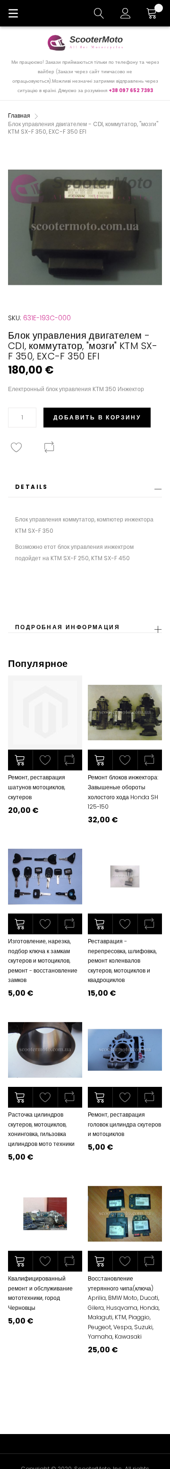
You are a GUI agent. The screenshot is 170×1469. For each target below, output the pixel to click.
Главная (19, 115)
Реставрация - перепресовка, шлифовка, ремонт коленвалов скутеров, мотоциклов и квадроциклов (122, 960)
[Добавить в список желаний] (45, 760)
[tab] (85, 489)
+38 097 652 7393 (131, 90)
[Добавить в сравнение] (70, 760)
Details (31, 487)
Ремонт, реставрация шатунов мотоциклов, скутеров (36, 787)
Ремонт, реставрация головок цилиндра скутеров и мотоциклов (124, 1124)
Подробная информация (67, 627)
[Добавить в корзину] (20, 760)
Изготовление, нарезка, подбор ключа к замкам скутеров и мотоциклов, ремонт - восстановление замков (42, 960)
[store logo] (85, 42)
